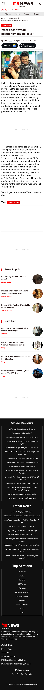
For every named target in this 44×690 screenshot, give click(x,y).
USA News (22, 588)
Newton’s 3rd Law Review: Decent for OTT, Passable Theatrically (22, 478)
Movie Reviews (22, 423)
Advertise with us (8, 656)
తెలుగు (36, 14)
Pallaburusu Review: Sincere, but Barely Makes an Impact (22, 442)
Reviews (27, 14)
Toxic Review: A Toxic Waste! (22, 433)
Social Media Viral (22, 596)
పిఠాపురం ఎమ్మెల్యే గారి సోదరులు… (22, 512)
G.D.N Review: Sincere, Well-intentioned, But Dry (22, 458)
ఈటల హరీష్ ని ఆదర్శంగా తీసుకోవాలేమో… (22, 526)
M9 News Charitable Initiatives (13, 660)
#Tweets (16, 9)
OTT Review (22, 584)
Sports (22, 608)
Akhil (5, 41)
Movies (8, 14)
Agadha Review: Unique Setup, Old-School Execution (22, 448)
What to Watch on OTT (22, 592)
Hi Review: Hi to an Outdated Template (22, 429)
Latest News (22, 506)
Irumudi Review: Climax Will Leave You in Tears (22, 437)
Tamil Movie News (22, 604)
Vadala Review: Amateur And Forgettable (22, 498)
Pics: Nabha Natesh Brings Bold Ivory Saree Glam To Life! (22, 521)
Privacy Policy (7, 649)
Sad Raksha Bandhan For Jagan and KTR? (22, 534)
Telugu (22, 612)
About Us (5, 653)
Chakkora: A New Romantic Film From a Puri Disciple (22, 516)
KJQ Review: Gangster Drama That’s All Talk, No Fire (22, 462)
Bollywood (22, 600)
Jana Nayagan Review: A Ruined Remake (22, 494)
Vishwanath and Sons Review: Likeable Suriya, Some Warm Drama (22, 453)
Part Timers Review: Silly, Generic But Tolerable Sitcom (22, 545)
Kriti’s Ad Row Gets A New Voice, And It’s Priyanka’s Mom (22, 550)
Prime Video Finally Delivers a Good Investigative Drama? (22, 557)
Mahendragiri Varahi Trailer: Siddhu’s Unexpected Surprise (22, 540)
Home (3, 18)
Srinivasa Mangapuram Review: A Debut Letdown (22, 483)
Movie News (13, 18)
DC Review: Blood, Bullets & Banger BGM (22, 466)
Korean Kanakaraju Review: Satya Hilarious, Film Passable (22, 472)
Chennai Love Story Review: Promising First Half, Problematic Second (22, 489)
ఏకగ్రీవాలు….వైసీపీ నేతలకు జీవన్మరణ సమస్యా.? (22, 530)
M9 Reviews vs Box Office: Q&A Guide (16, 664)
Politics (17, 14)
